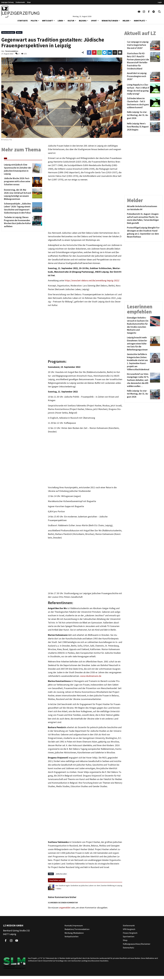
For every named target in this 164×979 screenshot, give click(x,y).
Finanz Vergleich (130, 933)
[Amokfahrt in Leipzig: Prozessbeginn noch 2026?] (154, 77)
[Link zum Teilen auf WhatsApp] (99, 52)
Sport (94, 20)
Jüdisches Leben (61, 874)
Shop (29, 2)
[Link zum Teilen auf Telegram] (104, 52)
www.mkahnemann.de (90, 676)
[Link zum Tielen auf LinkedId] (109, 52)
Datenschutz (128, 947)
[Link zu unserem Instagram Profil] (143, 11)
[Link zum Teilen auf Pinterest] (94, 52)
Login (160, 2)
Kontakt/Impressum (74, 925)
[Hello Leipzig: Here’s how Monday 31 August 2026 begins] (154, 127)
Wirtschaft (47, 20)
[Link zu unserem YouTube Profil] (139, 11)
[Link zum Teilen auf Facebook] (89, 52)
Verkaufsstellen (71, 936)
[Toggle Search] (159, 11)
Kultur (71, 20)
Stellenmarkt (20, 2)
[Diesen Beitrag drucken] (120, 52)
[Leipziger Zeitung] (20, 11)
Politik (34, 20)
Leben (60, 20)
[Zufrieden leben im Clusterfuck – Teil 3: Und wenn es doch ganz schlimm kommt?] (154, 103)
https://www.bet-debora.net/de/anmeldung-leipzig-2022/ (92, 280)
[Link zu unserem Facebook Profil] (148, 11)
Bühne (19, 32)
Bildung (82, 20)
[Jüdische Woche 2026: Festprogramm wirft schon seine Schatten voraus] (36, 182)
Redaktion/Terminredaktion (77, 929)
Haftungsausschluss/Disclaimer (136, 944)
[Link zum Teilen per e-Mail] (114, 52)
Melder (126, 20)
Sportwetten (128, 936)
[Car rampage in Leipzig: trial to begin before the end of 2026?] (154, 45)
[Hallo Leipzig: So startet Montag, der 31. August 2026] (154, 116)
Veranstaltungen (110, 20)
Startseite (22, 20)
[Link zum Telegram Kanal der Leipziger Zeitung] (153, 11)
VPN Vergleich (129, 929)
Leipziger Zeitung (7, 2)
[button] (38, 20)
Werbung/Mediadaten (74, 933)
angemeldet (65, 907)
